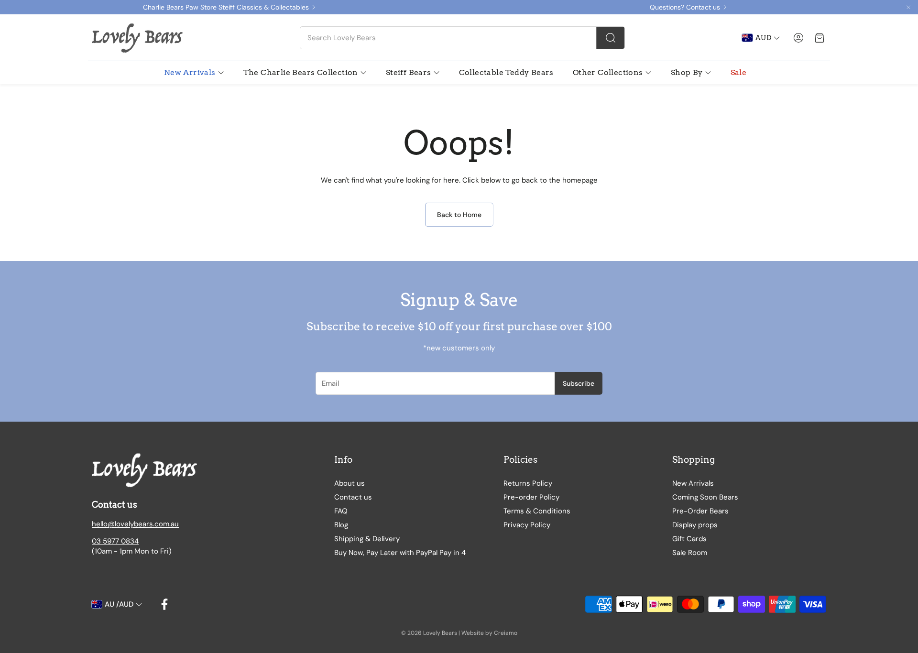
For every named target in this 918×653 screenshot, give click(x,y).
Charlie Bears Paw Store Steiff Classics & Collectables (226, 7)
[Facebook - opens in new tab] (164, 604)
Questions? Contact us (685, 7)
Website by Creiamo (489, 633)
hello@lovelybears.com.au (135, 524)
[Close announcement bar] (908, 7)
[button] (462, 38)
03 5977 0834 (115, 541)
